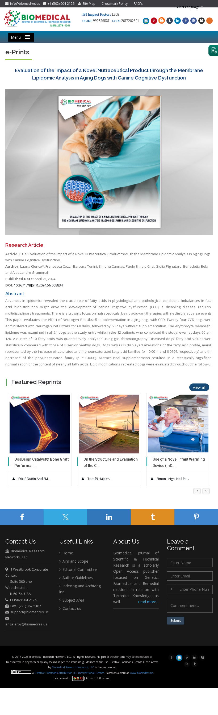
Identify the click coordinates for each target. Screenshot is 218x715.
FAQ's (138, 3)
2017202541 (130, 21)
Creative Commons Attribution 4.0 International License (69, 673)
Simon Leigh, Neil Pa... (172, 478)
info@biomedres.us (25, 3)
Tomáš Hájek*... (99, 478)
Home (67, 552)
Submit (175, 621)
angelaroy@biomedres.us (26, 624)
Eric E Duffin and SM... (34, 478)
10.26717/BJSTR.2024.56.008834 (38, 285)
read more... (148, 601)
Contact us (71, 608)
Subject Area (72, 600)
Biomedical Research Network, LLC (73, 667)
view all (199, 387)
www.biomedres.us (141, 673)
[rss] (187, 663)
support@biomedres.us (29, 612)
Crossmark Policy (115, 3)
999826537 (101, 21)
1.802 (100, 14)
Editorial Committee (79, 569)
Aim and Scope (74, 561)
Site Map (88, 3)
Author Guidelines (77, 577)
